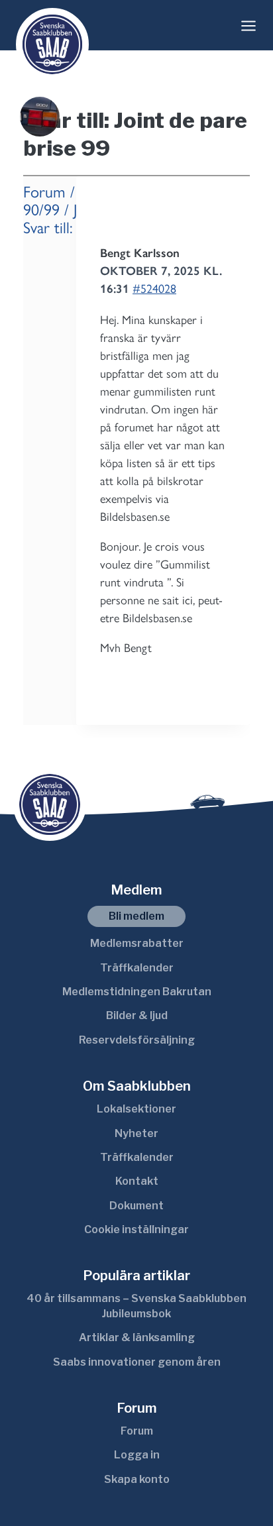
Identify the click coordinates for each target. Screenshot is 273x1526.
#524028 (154, 289)
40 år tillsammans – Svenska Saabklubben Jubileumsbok (136, 1305)
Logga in (137, 1454)
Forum (44, 191)
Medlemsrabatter (137, 943)
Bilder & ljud (137, 1015)
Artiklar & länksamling (137, 1337)
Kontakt (136, 1181)
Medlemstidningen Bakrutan (136, 991)
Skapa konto (137, 1479)
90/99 (41, 209)
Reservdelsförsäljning (137, 1040)
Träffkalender (137, 967)
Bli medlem (136, 916)
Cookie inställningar (136, 1229)
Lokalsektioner (136, 1109)
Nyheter (136, 1133)
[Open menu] (248, 25)
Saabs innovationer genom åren (137, 1362)
